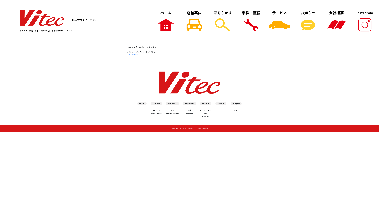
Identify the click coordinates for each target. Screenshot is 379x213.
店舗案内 (194, 12)
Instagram (364, 12)
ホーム (165, 12)
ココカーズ (156, 110)
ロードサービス (205, 110)
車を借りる (206, 116)
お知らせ (307, 12)
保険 (205, 113)
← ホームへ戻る (132, 54)
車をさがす (222, 12)
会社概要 (336, 12)
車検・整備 (251, 12)
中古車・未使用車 (172, 113)
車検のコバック (156, 113)
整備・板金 (189, 113)
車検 (189, 110)
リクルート (236, 110)
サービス (279, 12)
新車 (172, 110)
